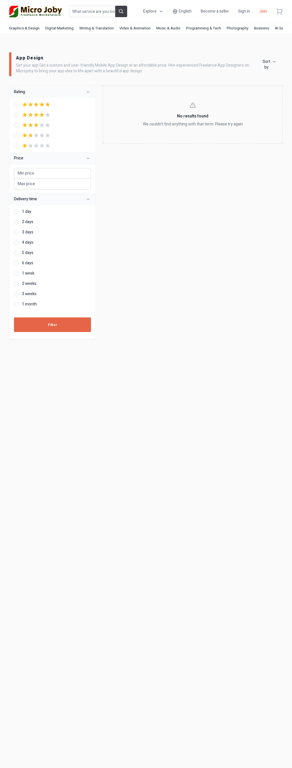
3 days (27, 232)
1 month (29, 304)
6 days (27, 263)
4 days (27, 242)
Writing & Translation (96, 28)
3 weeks (29, 294)
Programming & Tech (203, 28)
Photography (237, 28)
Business (261, 28)
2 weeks (29, 284)
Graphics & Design (24, 28)
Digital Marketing (59, 28)
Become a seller (215, 11)
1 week (28, 273)
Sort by (266, 64)
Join (263, 11)
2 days (27, 222)
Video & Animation (135, 28)
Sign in (244, 11)
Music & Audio (168, 28)
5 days (27, 253)
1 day (26, 212)
